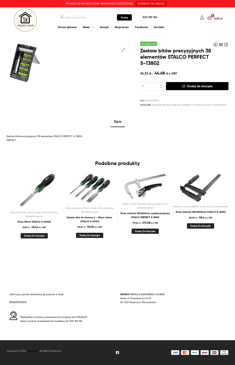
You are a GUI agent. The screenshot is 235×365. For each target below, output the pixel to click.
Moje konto (122, 27)
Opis (117, 121)
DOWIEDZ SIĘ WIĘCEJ (151, 3)
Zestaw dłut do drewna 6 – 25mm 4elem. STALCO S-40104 (90, 219)
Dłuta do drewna (18, 212)
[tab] (117, 123)
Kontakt (159, 27)
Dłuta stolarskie (50, 212)
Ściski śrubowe (221, 206)
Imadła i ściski (129, 204)
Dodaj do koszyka (199, 86)
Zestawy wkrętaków (215, 105)
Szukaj (124, 17)
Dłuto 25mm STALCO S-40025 (34, 221)
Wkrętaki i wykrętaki (192, 105)
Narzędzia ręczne (161, 105)
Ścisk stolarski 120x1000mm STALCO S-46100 (201, 211)
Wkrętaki (175, 105)
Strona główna (67, 27)
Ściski (158, 204)
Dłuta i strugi (34, 212)
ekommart (32, 350)
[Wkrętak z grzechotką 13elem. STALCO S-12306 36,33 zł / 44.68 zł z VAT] (226, 45)
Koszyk (104, 27)
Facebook (141, 27)
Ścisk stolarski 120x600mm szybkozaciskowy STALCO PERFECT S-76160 (145, 215)
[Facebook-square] (117, 352)
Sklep (86, 27)
